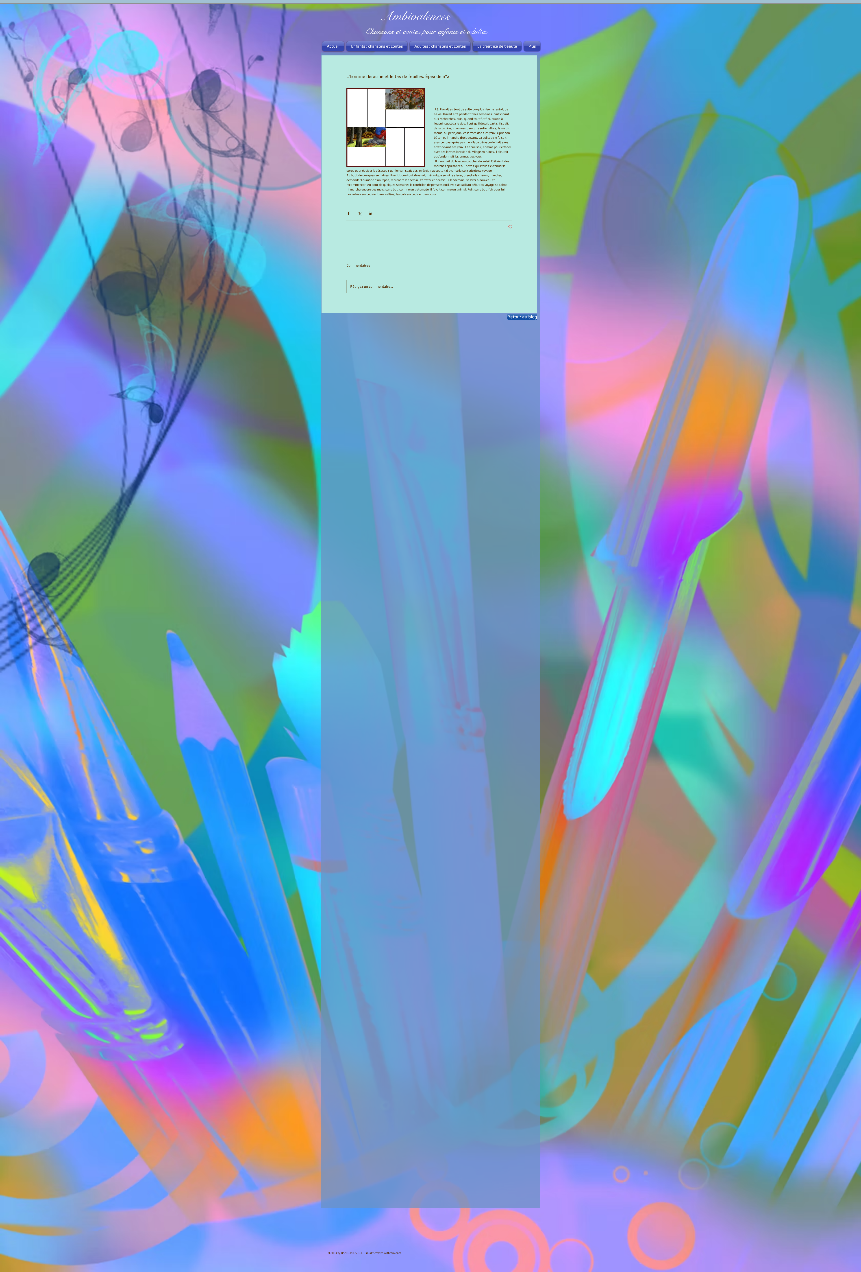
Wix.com (395, 1252)
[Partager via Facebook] (348, 213)
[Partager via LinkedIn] (370, 213)
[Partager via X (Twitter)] (359, 213)
